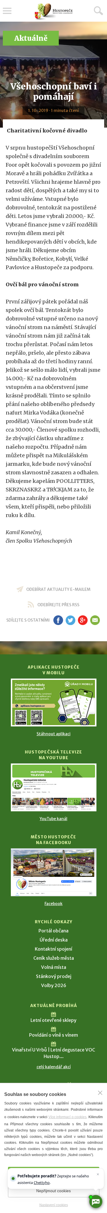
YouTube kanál (53, 818)
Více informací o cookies (68, 1117)
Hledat (98, 10)
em (95, 620)
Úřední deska (54, 940)
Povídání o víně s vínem (53, 1035)
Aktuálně (30, 38)
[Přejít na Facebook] (53, 872)
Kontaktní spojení (53, 949)
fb (58, 620)
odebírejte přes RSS (58, 604)
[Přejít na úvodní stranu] (54, 11)
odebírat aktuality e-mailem (58, 589)
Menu (7, 11)
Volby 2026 (53, 985)
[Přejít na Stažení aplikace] (53, 702)
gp (83, 620)
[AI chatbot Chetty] (95, 1201)
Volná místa (53, 967)
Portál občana (53, 931)
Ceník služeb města (53, 958)
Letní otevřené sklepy (53, 1020)
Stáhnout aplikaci (53, 733)
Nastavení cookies (53, 1205)
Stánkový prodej (53, 976)
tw (70, 620)
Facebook (53, 903)
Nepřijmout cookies (53, 1191)
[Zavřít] (100, 1092)
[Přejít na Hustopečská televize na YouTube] (53, 787)
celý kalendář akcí (54, 1066)
